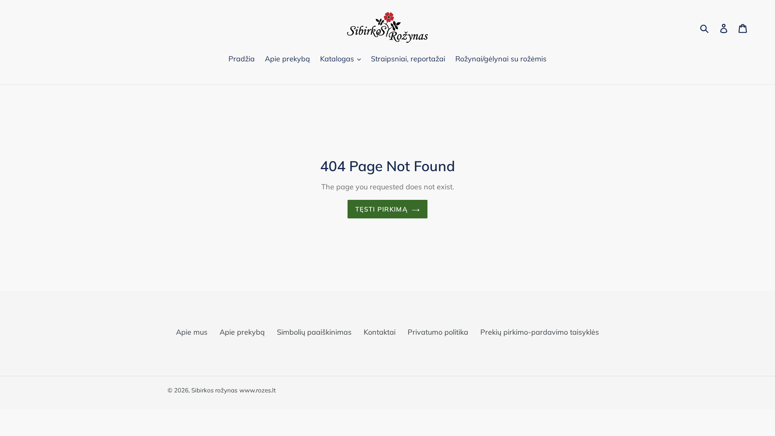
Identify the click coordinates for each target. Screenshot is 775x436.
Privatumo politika (438, 332)
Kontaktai (380, 332)
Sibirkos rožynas (214, 390)
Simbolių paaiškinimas (314, 332)
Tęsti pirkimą (381, 209)
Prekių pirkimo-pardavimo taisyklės (539, 332)
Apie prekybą (242, 332)
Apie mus (191, 332)
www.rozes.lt (257, 390)
